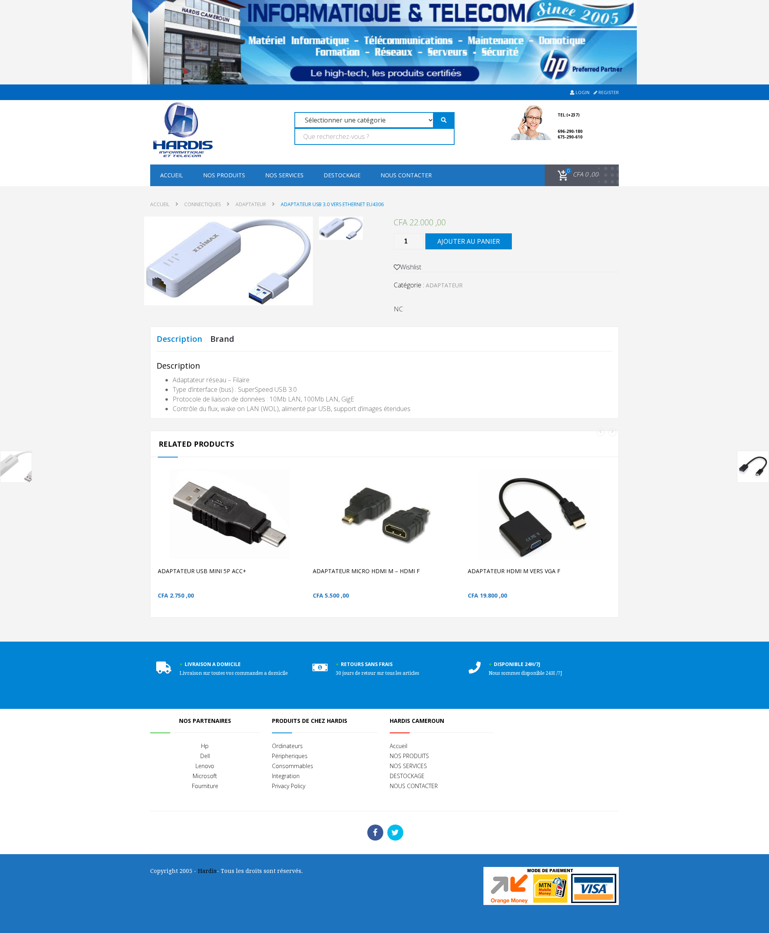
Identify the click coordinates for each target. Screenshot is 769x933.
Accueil (171, 175)
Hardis (207, 871)
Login (582, 92)
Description (179, 338)
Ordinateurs (287, 746)
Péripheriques (290, 756)
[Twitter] (395, 833)
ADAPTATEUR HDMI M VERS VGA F (514, 571)
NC (398, 309)
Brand (222, 338)
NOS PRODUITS (224, 175)
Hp (205, 746)
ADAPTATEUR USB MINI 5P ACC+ (202, 571)
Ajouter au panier (468, 241)
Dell (205, 756)
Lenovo (204, 766)
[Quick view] (303, 527)
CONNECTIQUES (202, 204)
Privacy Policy (288, 786)
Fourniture (205, 786)
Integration (286, 776)
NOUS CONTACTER (406, 175)
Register (608, 92)
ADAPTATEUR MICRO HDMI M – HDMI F (366, 571)
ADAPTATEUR (251, 204)
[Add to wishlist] (286, 527)
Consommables (292, 766)
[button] (576, 174)
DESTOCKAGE (342, 175)
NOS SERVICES (284, 175)
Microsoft (205, 776)
